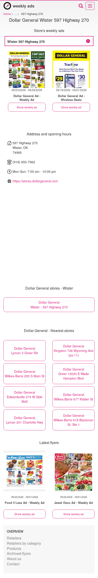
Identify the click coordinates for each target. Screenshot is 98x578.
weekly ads (23, 6)
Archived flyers (19, 553)
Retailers (14, 538)
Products (14, 548)
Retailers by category (24, 543)
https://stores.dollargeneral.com (35, 181)
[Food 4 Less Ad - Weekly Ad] (24, 471)
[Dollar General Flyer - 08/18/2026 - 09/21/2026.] (71, 69)
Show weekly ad (27, 107)
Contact (13, 563)
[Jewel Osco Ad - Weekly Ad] (73, 471)
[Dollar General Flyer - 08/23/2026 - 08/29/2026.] (27, 69)
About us (14, 558)
